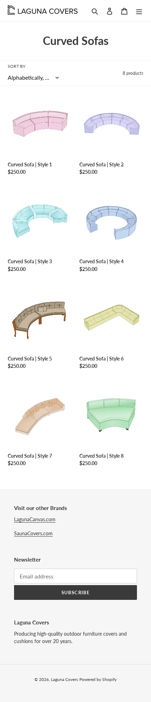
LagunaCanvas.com (34, 519)
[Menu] (139, 10)
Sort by (16, 66)
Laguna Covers (64, 679)
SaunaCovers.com (33, 533)
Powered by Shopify (98, 679)
